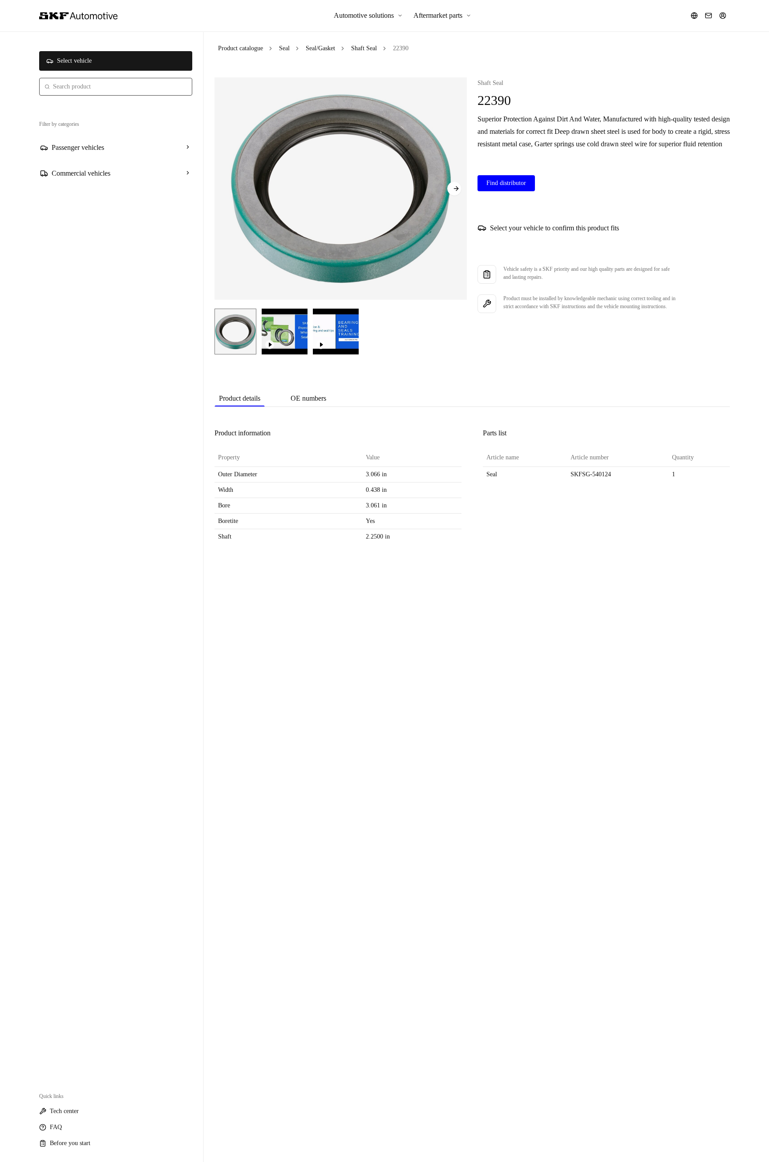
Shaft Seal (364, 48)
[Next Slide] (454, 188)
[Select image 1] (235, 331)
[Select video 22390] (285, 331)
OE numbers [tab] (308, 398)
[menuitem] (368, 15)
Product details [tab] (239, 398)
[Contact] (708, 15)
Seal (284, 48)
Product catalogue (240, 48)
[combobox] (115, 87)
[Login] (723, 15)
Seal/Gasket (320, 48)
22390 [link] (401, 48)
